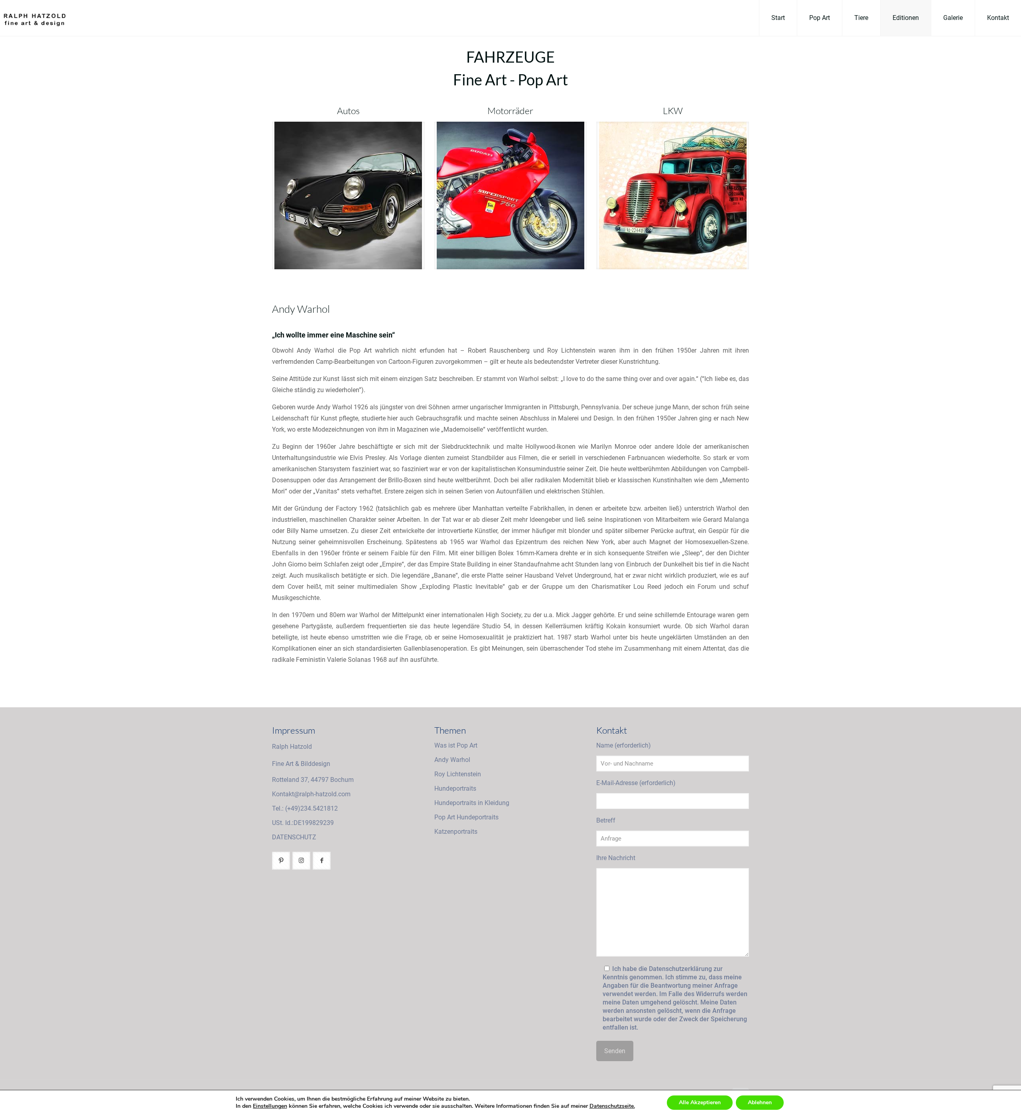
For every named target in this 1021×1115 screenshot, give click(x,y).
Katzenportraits (455, 831)
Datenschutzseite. (612, 1106)
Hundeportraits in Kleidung (471, 803)
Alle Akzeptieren (700, 1102)
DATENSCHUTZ (294, 837)
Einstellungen (270, 1106)
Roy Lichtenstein (457, 774)
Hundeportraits (455, 788)
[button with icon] (281, 861)
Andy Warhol (452, 760)
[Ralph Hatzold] (33, 18)
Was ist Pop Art (455, 745)
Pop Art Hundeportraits (466, 817)
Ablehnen (760, 1102)
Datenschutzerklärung (680, 969)
